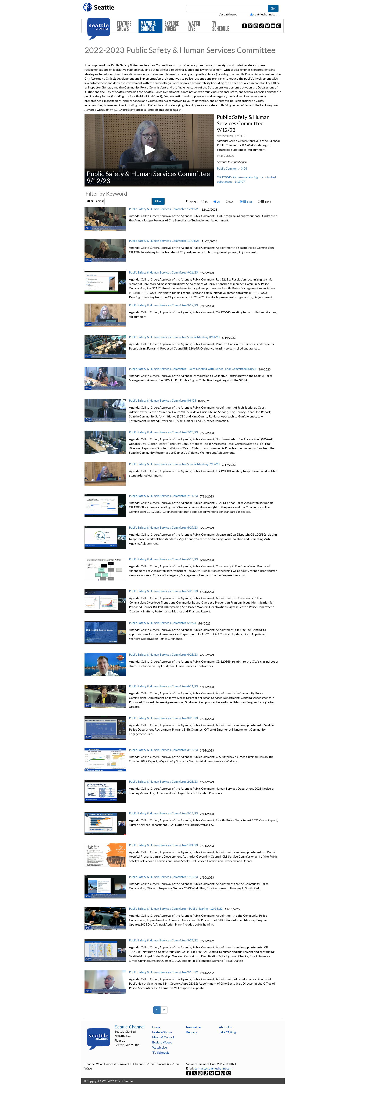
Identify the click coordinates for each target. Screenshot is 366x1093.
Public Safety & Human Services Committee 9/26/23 (163, 272)
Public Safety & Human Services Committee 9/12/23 (163, 305)
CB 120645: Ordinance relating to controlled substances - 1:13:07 (246, 179)
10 (206, 201)
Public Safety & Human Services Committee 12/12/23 (164, 209)
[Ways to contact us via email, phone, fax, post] (228, 1073)
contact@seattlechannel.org (213, 1068)
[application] (149, 150)
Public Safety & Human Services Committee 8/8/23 (162, 400)
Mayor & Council (148, 26)
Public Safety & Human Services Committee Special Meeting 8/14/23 (174, 337)
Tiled (267, 201)
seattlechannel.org (265, 14)
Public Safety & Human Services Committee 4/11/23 (163, 686)
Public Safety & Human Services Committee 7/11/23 (163, 495)
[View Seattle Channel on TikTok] (205, 1073)
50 (231, 201)
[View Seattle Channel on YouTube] (217, 1073)
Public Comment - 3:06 (232, 168)
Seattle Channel (129, 1027)
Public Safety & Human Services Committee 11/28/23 (164, 240)
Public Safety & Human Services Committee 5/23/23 (163, 591)
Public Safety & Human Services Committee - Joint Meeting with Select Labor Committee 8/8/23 (192, 368)
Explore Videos (172, 26)
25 (218, 201)
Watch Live (194, 26)
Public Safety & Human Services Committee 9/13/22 (163, 972)
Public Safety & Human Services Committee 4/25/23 (163, 654)
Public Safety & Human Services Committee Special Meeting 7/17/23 (174, 464)
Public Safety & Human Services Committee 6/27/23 (163, 527)
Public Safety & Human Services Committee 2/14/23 (163, 813)
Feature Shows (124, 26)
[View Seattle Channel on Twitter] (195, 1073)
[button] (149, 150)
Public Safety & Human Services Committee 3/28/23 (163, 718)
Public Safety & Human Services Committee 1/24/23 (163, 845)
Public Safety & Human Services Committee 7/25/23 (163, 432)
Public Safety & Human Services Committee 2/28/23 (163, 781)
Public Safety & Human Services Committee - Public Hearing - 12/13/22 (176, 908)
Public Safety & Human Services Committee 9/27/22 (163, 940)
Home (156, 1027)
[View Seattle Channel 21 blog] (223, 1073)
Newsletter (193, 1027)
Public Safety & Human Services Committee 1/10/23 (163, 877)
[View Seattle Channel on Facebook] (189, 1073)
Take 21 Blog (227, 1032)
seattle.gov (229, 14)
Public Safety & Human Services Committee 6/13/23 (163, 559)
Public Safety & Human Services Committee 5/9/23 (162, 623)
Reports (191, 1032)
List (249, 201)
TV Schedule (220, 26)
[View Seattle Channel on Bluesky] (211, 1073)
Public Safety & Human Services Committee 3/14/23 (163, 750)
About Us (225, 1027)
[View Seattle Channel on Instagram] (200, 1073)
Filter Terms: (95, 201)
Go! (273, 8)
